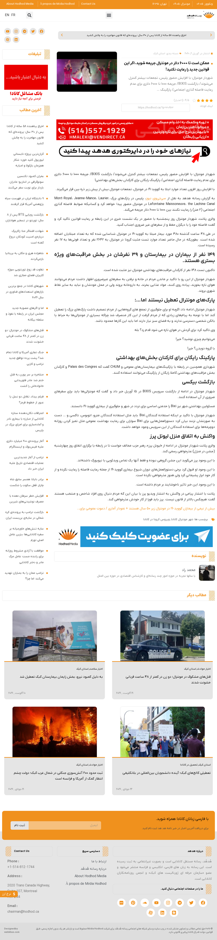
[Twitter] (33, 31)
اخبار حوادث (204, 669)
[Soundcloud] (144, 903)
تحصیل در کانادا (189, 765)
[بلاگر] (174, 912)
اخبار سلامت (96, 669)
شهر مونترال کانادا (182, 519)
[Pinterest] (133, 903)
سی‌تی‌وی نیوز (156, 198)
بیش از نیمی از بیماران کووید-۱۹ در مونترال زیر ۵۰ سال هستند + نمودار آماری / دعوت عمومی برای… (146, 508)
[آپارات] (7, 39)
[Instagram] (16, 31)
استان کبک (159, 53)
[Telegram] (24, 31)
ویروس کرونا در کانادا (156, 519)
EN (7, 15)
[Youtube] (7, 31)
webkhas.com (11, 932)
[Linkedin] (16, 39)
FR (13, 15)
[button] (109, 15)
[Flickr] (121, 903)
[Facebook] (41, 31)
